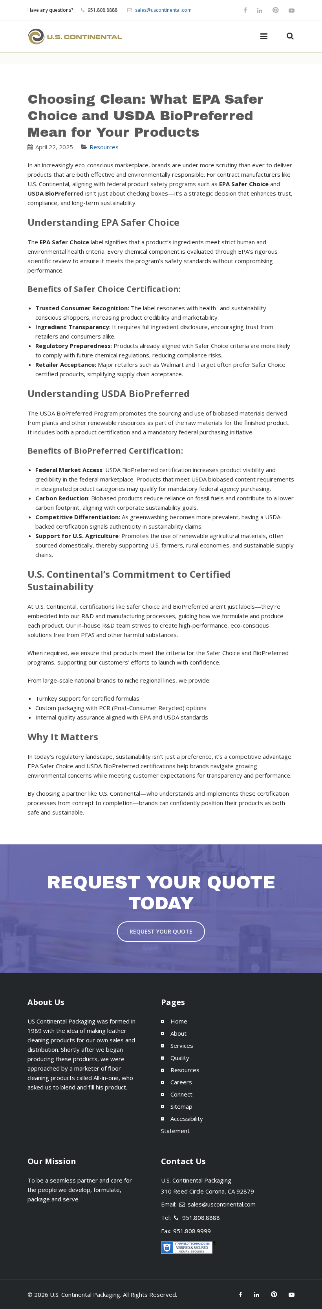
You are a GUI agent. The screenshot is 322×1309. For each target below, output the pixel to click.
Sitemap (181, 1106)
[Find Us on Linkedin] (259, 10)
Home (178, 1021)
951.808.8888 (201, 1217)
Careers (181, 1082)
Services (181, 1045)
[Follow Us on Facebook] (246, 10)
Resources (104, 147)
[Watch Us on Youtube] (291, 10)
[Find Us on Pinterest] (275, 10)
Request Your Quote (161, 931)
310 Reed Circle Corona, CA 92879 (207, 1191)
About (178, 1033)
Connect (181, 1094)
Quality (179, 1058)
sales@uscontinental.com (163, 10)
